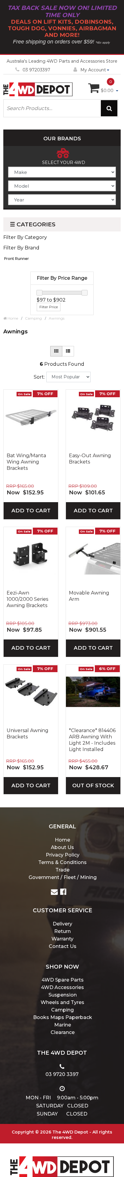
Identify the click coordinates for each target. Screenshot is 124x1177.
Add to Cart (31, 511)
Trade (62, 870)
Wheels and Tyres (62, 1002)
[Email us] (54, 892)
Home (62, 840)
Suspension (62, 995)
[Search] (109, 108)
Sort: (39, 377)
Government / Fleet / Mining (63, 877)
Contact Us (62, 946)
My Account (93, 70)
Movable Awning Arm (89, 596)
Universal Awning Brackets (27, 734)
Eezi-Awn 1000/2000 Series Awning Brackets (27, 599)
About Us (62, 847)
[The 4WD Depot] (62, 1158)
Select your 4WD (63, 162)
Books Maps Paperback (62, 1017)
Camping (62, 1010)
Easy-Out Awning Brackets (90, 459)
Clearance (63, 1032)
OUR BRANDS (62, 139)
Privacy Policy (62, 855)
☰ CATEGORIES (32, 224)
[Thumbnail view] (56, 351)
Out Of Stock (93, 785)
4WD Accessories (62, 987)
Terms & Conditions (62, 862)
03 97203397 (36, 70)
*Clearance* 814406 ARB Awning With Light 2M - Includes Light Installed (92, 740)
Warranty (62, 939)
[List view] (68, 351)
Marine (62, 1025)
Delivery (62, 924)
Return (62, 931)
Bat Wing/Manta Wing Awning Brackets (26, 462)
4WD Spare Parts (63, 980)
